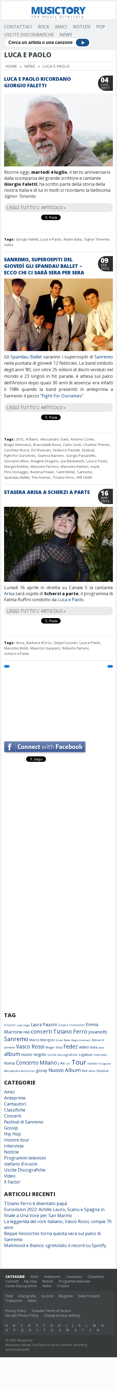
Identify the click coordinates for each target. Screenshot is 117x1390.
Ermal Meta (63, 1040)
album (12, 1054)
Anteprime (15, 1098)
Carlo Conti (72, 444)
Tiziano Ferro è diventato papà (35, 1203)
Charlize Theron (96, 444)
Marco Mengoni (42, 1040)
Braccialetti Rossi (47, 444)
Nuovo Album (64, 1070)
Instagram (104, 1063)
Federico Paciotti (66, 450)
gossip (41, 1070)
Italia (93, 1047)
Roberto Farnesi (75, 648)
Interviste (14, 1146)
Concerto (27, 1062)
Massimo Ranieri (74, 466)
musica (102, 1070)
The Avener (41, 477)
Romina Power (42, 471)
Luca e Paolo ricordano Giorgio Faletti (37, 82)
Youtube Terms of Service (51, 1310)
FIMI (26, 1032)
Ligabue (86, 1054)
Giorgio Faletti (27, 239)
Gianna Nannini (51, 455)
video (8, 244)
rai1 (68, 1063)
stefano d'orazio (21, 1164)
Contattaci (18, 27)
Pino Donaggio (16, 471)
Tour (79, 1062)
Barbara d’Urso (38, 642)
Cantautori (15, 1104)
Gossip (11, 1128)
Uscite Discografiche (29, 35)
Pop (100, 27)
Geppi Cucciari (65, 642)
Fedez (70, 1046)
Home (11, 66)
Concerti (12, 1116)
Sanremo (103, 357)
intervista (100, 1055)
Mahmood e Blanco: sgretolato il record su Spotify (55, 1245)
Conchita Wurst (16, 450)
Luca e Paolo (51, 239)
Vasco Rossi (30, 1046)
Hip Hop (12, 1134)
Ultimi (31, 1300)
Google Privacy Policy (21, 1315)
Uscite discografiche (62, 1055)
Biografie (66, 1296)
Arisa (9, 594)
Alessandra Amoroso (19, 1071)
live (85, 1070)
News (66, 35)
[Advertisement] (58, 702)
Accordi (47, 1296)
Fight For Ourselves (62, 396)
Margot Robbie (16, 466)
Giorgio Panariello (81, 455)
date (101, 1047)
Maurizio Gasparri (45, 648)
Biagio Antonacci (17, 444)
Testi (9, 1296)
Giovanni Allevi (16, 461)
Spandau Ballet (26, 357)
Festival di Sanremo (24, 1122)
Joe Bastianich (72, 461)
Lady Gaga (23, 1025)
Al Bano (32, 439)
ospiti (94, 466)
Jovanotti (97, 1032)
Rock (43, 27)
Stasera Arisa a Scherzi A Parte (47, 492)
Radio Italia (73, 239)
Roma (9, 1063)
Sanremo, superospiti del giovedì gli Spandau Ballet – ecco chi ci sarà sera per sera (44, 266)
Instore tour (16, 1140)
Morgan (50, 1047)
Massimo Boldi (16, 648)
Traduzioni (13, 1300)
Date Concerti (89, 1296)
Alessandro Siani (54, 439)
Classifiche (14, 1110)
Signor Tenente (96, 239)
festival (88, 450)
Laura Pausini (44, 1024)
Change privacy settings (62, 1315)
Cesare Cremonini (71, 1025)
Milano (48, 1062)
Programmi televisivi (25, 1158)
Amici (61, 27)
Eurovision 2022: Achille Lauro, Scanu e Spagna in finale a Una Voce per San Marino (54, 1212)
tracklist (92, 1063)
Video (10, 1176)
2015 (19, 439)
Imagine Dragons (45, 461)
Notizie (82, 27)
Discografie (27, 1296)
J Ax (61, 1063)
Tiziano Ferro (63, 477)
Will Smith (84, 477)
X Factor (10, 1025)
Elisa (59, 1047)
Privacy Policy (15, 1310)
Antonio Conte (82, 439)
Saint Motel (65, 471)
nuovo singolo (33, 1054)
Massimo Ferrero (44, 466)
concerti (41, 1031)
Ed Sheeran (41, 450)
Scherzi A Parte (16, 653)
